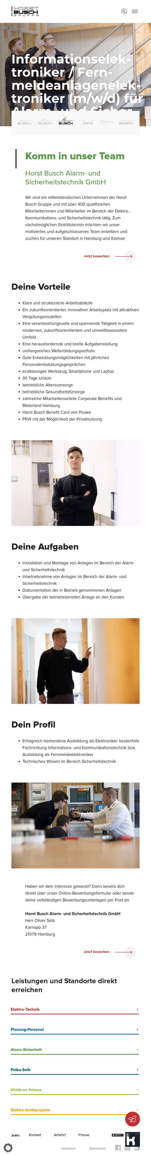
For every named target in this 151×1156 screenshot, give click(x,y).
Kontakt (35, 1135)
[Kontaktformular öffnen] (132, 1119)
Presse (83, 1135)
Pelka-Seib (20, 1069)
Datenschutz (97, 1148)
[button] (8, 1148)
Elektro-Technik (25, 1009)
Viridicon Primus (26, 1090)
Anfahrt (60, 1135)
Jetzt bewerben (97, 256)
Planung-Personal (27, 1029)
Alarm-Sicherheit (26, 1049)
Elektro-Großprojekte (30, 1110)
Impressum (69, 1148)
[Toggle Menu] (135, 11)
